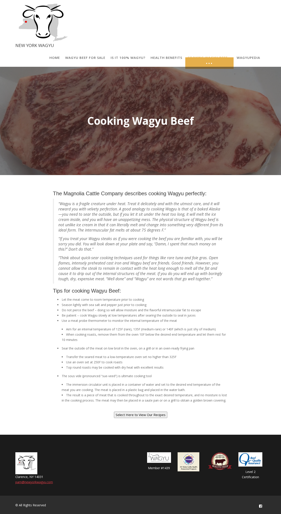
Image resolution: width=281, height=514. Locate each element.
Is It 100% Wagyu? (128, 57)
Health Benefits (166, 57)
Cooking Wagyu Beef (207, 57)
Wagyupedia (248, 57)
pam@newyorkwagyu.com (34, 482)
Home (54, 57)
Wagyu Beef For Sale (85, 57)
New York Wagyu (34, 45)
